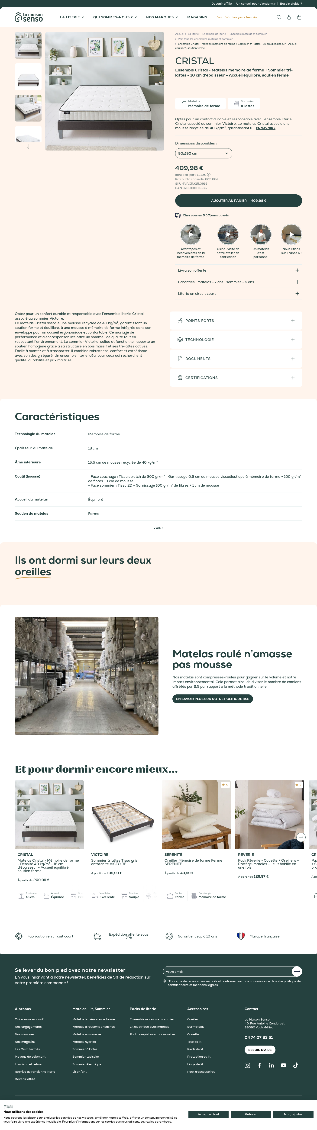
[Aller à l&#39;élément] (28, 45)
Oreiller (192, 1019)
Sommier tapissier (85, 1057)
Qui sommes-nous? (29, 1019)
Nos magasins (25, 1042)
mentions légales (205, 985)
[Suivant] (157, 91)
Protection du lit (198, 1057)
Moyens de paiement (30, 1057)
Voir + (158, 528)
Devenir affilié (222, 4)
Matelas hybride (84, 1042)
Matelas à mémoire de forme (93, 1019)
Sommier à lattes (84, 1049)
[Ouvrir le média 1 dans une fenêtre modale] (104, 91)
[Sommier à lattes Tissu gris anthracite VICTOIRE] (122, 814)
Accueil (179, 33)
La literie (193, 33)
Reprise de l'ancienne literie (35, 1072)
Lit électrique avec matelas (149, 1027)
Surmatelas (195, 1027)
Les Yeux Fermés (27, 1049)
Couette (193, 1034)
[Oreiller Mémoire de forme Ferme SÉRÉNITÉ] (196, 814)
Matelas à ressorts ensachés (93, 1027)
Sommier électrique (86, 1064)
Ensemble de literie (214, 33)
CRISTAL (25, 855)
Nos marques (25, 1034)
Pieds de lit (195, 1049)
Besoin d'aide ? (291, 4)
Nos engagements (28, 1027)
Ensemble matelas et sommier (248, 33)
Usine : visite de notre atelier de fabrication (228, 253)
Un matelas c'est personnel (260, 253)
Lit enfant (79, 1072)
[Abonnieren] (297, 971)
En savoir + (265, 128)
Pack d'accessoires (201, 1072)
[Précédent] (51, 91)
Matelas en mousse (86, 1034)
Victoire (99, 855)
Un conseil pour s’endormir (256, 4)
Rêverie (246, 855)
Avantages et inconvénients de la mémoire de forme (191, 253)
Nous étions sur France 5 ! (291, 251)
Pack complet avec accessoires (152, 1034)
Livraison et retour (28, 1064)
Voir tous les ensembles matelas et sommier (205, 39)
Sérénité (173, 855)
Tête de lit (194, 1042)
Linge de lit (195, 1064)
